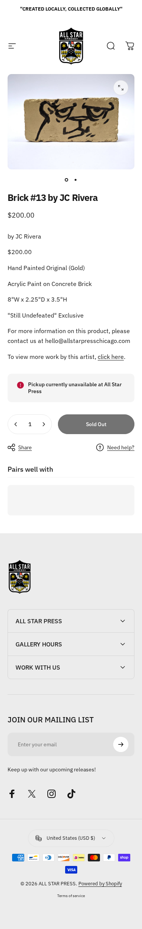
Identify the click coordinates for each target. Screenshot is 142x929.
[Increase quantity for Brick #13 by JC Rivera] (43, 424)
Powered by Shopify (100, 883)
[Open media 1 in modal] (120, 87)
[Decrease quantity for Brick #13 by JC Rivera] (16, 424)
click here (111, 356)
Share (25, 447)
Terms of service (71, 895)
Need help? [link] (120, 447)
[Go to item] (66, 180)
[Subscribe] (120, 744)
